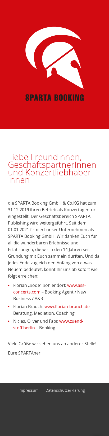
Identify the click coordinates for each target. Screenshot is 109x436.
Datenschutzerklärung (65, 390)
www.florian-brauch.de (67, 306)
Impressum (29, 390)
